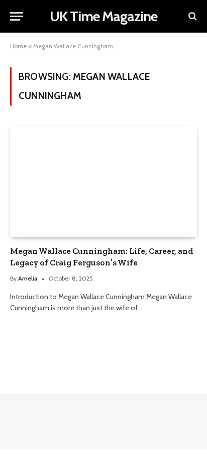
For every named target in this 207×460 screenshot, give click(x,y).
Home (18, 46)
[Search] (191, 16)
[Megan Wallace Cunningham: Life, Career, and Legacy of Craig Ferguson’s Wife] (103, 181)
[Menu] (16, 16)
